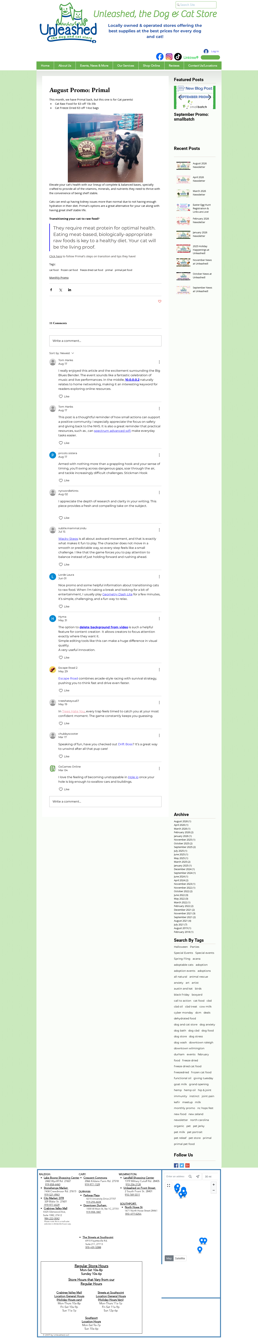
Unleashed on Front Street (140, 1188)
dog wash (180, 1042)
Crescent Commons (95, 1177)
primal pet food (123, 269)
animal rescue (198, 976)
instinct (194, 1096)
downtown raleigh (201, 1042)
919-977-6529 (51, 1205)
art (187, 982)
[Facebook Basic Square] (176, 1165)
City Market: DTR (54, 1198)
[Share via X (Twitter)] (60, 290)
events (191, 1054)
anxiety (178, 982)
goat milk (180, 1084)
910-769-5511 (132, 1194)
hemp (178, 1090)
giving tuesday (203, 1078)
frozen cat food (69, 269)
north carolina (199, 1120)
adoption (202, 964)
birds (198, 988)
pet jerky (199, 1126)
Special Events (183, 953)
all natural (180, 976)
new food (180, 1114)
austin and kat (183, 988)
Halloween (181, 946)
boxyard (197, 994)
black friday (181, 994)
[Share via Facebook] (51, 290)
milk (198, 1102)
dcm (198, 1012)
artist (195, 982)
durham (179, 1054)
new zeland (195, 1114)
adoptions (204, 971)
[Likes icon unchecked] (60, 396)
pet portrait (194, 1132)
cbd (209, 1000)
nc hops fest (205, 1108)
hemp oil (190, 1090)
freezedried (181, 1072)
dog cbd (193, 1030)
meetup (187, 1102)
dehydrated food (185, 1018)
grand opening (199, 1084)
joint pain (208, 1096)
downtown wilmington (189, 1048)
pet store (195, 1138)
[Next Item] (209, 98)
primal (109, 269)
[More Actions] (159, 362)
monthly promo (184, 1108)
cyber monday (183, 1012)
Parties (194, 946)
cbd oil (178, 1006)
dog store (180, 1036)
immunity (180, 1096)
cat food (54, 269)
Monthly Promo (59, 277)
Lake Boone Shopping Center (61, 1177)
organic (179, 1126)
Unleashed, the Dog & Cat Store (154, 14)
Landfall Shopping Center (139, 1177)
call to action (182, 1000)
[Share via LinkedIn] (69, 290)
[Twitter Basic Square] (182, 1165)
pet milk (179, 1132)
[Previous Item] (180, 98)
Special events (204, 953)
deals (207, 1012)
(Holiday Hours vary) (69, 1299)
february (203, 1054)
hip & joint (204, 1090)
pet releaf (180, 1138)
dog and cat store (185, 1024)
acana (196, 958)
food (177, 1060)
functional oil (182, 1078)
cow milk (205, 1006)
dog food (208, 1030)
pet (188, 1126)
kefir (177, 1102)
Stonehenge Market (56, 1188)
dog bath (180, 1030)
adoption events (184, 971)
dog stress (196, 1036)
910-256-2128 (133, 1184)
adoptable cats (183, 964)
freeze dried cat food (91, 269)
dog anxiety (207, 1024)
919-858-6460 (52, 1184)
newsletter (181, 1120)
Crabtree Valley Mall (55, 1208)
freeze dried (190, 1060)
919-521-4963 (51, 1194)
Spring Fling (182, 958)
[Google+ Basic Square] (187, 1165)
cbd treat (191, 1006)
